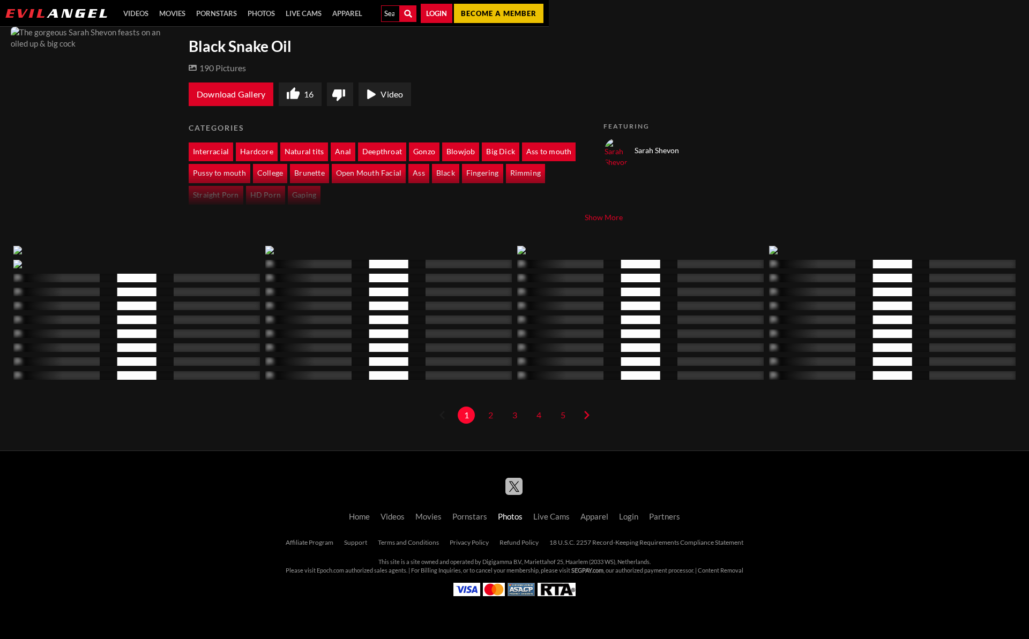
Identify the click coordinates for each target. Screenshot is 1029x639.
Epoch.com (330, 570)
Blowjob (460, 151)
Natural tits (304, 151)
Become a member (498, 13)
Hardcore (256, 151)
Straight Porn (216, 195)
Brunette (309, 173)
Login (436, 13)
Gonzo (424, 151)
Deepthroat (382, 151)
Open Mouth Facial (368, 173)
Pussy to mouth (219, 173)
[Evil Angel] (56, 13)
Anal (343, 151)
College (270, 173)
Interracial (211, 151)
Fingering (482, 173)
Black (445, 173)
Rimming (525, 173)
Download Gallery (231, 94)
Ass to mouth (548, 151)
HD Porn (265, 195)
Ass (419, 173)
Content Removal (720, 570)
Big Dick (500, 151)
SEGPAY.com (587, 570)
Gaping (304, 195)
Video (392, 94)
